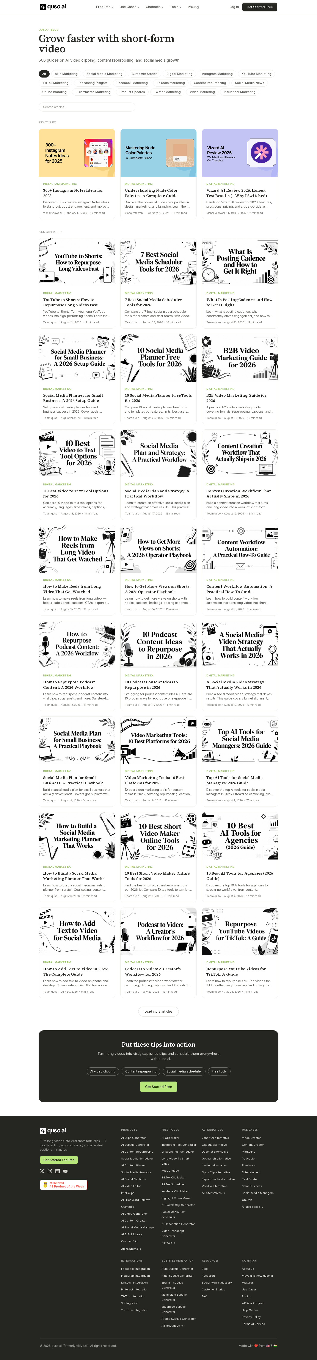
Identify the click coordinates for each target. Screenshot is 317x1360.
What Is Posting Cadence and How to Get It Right (239, 302)
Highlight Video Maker (176, 1198)
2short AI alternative (215, 1137)
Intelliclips (127, 1193)
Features (248, 1282)
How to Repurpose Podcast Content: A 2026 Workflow (69, 684)
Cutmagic (127, 1206)
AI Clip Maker (170, 1137)
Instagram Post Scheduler (179, 1144)
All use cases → (253, 1206)
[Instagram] (50, 1171)
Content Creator (253, 1144)
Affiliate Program (253, 1303)
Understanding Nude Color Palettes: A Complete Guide (151, 193)
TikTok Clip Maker (174, 1177)
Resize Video (170, 1170)
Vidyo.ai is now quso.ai (257, 1275)
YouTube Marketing (256, 74)
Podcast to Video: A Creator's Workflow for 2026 (153, 971)
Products (103, 7)
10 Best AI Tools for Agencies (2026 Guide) (239, 875)
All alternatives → (213, 1193)
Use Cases (128, 7)
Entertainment (251, 1172)
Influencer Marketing (240, 92)
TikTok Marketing (55, 83)
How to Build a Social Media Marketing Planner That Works (74, 875)
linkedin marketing (171, 83)
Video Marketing (202, 92)
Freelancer (249, 1165)
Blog (205, 1268)
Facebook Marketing (132, 83)
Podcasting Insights (93, 83)
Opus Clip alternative (216, 1172)
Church (247, 1199)
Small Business (252, 1186)
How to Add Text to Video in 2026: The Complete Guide (75, 971)
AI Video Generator (134, 1213)
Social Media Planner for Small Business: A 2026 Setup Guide (73, 398)
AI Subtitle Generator (135, 1144)
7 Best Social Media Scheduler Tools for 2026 (153, 302)
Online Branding (54, 92)
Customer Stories (144, 74)
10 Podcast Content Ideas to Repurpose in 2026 (151, 684)
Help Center (250, 1310)
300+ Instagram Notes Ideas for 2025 (73, 193)
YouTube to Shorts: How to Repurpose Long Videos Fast (70, 302)
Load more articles (158, 1011)
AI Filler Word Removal (136, 1199)
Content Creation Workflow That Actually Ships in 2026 (238, 493)
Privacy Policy (251, 1317)
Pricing (193, 7)
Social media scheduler (184, 1071)
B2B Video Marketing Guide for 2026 (236, 398)
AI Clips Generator (133, 1137)
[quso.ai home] (53, 1131)
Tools (174, 7)
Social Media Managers (258, 1193)
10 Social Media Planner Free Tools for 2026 (158, 398)
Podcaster (249, 1158)
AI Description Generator (178, 1224)
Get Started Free (260, 7)
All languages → (172, 1325)
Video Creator (251, 1137)
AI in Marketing (66, 74)
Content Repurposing (210, 83)
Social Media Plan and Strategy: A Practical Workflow (157, 493)
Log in (234, 7)
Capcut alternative (214, 1144)
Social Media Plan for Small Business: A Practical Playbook (73, 780)
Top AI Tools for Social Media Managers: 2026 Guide (234, 780)
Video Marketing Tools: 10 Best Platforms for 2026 (154, 780)
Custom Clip (129, 1241)
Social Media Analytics (136, 1172)
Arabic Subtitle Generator (179, 1318)
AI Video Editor (131, 1186)
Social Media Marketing (104, 74)
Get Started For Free (59, 1160)
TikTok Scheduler (173, 1184)
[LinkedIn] (57, 1171)
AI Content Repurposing (137, 1151)
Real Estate (249, 1179)
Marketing (248, 1151)
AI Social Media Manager (138, 1227)
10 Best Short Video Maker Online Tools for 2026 (157, 875)
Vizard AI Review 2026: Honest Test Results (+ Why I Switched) (236, 193)
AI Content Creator (134, 1220)
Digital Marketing (179, 74)
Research (208, 1275)
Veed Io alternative (214, 1186)
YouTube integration (134, 1310)
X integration (129, 1303)
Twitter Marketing (167, 92)
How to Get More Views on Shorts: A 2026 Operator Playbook (158, 589)
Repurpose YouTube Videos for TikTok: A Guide (236, 971)
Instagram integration (135, 1275)
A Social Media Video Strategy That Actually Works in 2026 (235, 684)
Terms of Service (253, 1324)
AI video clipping (102, 1071)
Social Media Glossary (217, 1282)
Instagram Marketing (217, 74)
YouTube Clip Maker (175, 1191)
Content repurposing (141, 1071)
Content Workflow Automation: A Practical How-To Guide (239, 589)
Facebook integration (135, 1268)
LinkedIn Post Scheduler (178, 1151)
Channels (153, 7)
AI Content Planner (134, 1165)
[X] (42, 1171)
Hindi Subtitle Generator (178, 1275)
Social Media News (249, 83)
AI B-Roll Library (132, 1234)
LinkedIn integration (134, 1282)
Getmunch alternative (216, 1158)
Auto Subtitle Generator (177, 1268)
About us (248, 1268)
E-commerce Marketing (93, 92)
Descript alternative (215, 1151)
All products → (131, 1249)
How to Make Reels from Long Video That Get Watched (72, 589)
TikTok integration (133, 1296)
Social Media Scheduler (137, 1158)
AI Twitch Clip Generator (178, 1205)
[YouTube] (65, 1171)
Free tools (219, 1071)
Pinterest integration (134, 1289)
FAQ (204, 1296)
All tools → (169, 1243)
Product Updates (132, 92)
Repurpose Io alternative (218, 1179)
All (44, 74)
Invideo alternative (214, 1165)
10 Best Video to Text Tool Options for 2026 (75, 493)
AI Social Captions (133, 1179)
